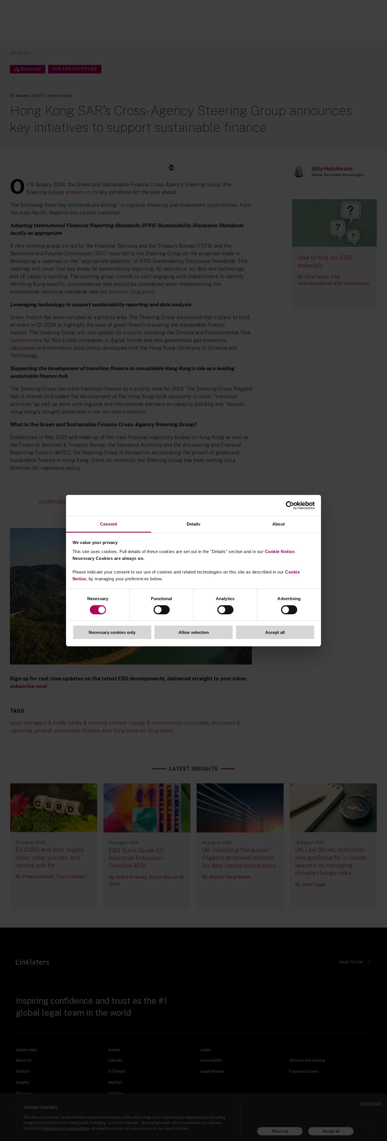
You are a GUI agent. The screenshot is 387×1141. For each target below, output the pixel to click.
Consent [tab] (108, 523)
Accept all (275, 632)
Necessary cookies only (112, 632)
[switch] (162, 609)
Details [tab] (194, 523)
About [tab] (278, 523)
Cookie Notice (280, 551)
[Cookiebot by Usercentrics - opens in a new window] (290, 505)
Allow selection (193, 632)
